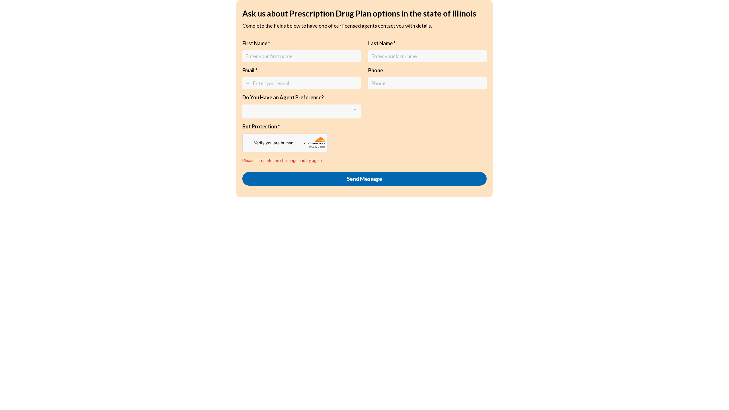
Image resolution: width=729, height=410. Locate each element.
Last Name (382, 43)
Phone (375, 70)
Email (249, 70)
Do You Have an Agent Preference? (283, 97)
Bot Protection (261, 126)
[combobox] (301, 111)
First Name (256, 43)
